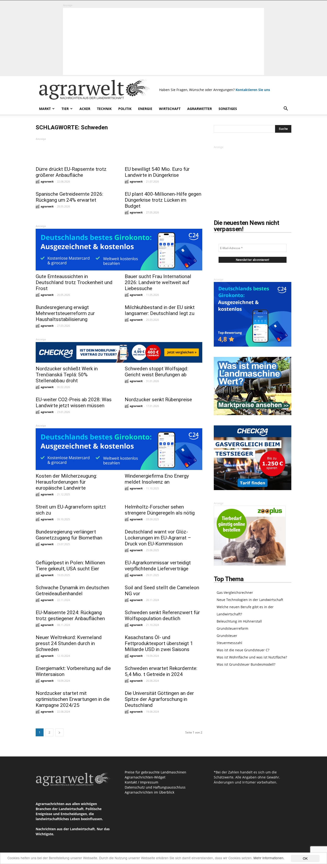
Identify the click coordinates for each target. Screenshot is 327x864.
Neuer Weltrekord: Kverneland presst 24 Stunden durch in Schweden (69, 643)
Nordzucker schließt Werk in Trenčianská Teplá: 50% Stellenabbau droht (67, 374)
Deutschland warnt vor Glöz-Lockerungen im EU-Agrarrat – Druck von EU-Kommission (158, 538)
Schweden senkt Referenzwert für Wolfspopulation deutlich (162, 615)
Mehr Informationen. (269, 857)
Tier (65, 108)
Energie (145, 108)
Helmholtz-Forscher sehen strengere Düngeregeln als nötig (160, 510)
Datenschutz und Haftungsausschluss (155, 787)
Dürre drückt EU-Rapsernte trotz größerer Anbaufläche (71, 172)
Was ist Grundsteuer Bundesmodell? (246, 664)
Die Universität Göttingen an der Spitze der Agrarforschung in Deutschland (159, 699)
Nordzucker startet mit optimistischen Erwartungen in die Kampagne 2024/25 (73, 699)
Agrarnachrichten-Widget (145, 777)
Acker (84, 108)
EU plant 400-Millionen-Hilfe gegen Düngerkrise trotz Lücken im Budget (163, 200)
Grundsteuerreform (232, 628)
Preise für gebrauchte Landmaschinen (155, 772)
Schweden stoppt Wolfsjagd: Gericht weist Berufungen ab (156, 372)
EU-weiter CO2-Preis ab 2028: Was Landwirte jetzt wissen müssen (74, 402)
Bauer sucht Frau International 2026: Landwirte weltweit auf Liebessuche (158, 282)
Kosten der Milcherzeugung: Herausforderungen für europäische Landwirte (66, 482)
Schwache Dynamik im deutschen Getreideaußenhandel (72, 590)
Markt (45, 108)
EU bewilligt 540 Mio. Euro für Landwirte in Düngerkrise (157, 172)
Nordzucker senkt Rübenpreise (158, 399)
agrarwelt (47, 181)
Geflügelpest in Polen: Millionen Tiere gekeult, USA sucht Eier (70, 566)
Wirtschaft (169, 108)
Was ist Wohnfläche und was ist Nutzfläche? (252, 657)
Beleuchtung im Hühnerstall (239, 621)
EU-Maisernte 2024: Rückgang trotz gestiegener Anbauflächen (70, 615)
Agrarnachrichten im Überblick (149, 792)
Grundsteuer (227, 635)
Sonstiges (228, 108)
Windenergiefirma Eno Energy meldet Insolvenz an (157, 479)
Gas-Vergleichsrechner (235, 592)
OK (305, 858)
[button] (285, 109)
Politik (124, 108)
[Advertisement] (163, 41)
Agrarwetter (199, 108)
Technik (104, 108)
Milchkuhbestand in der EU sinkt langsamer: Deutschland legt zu (160, 310)
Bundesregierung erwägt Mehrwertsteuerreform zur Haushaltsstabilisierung (65, 313)
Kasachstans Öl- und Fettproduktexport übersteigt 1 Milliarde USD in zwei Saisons (159, 643)
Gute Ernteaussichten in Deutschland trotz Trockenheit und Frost (74, 282)
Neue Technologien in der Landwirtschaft (250, 599)
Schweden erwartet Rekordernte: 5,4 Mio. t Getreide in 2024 (161, 671)
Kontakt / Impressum (141, 782)
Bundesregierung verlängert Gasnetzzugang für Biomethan (69, 535)
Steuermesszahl (229, 643)
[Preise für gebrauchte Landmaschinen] (252, 414)
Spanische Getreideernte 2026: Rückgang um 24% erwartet (69, 197)
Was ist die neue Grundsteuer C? (243, 650)
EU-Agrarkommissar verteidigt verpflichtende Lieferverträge (158, 566)
